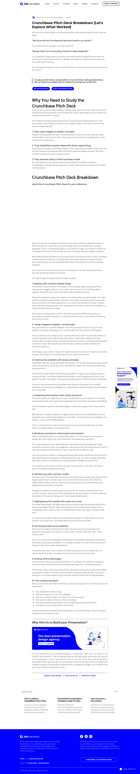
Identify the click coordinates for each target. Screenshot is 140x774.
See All (116, 691)
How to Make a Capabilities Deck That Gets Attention (35, 700)
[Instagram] (90, 736)
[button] (56, 3)
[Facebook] (81, 736)
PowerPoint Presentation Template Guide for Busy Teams (70, 700)
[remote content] (53, 89)
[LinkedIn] (86, 736)
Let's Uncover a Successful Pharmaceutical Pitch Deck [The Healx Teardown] (101, 700)
